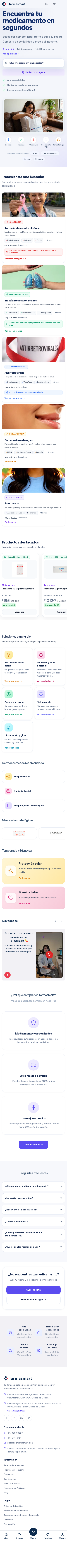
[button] (33, 62)
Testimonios (10, 1479)
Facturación (9, 1524)
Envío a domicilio (12, 1483)
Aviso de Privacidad (13, 1506)
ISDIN (34, 153)
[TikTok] (29, 1418)
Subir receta (33, 1290)
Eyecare (39, 159)
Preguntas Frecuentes (15, 1470)
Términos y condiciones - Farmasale (21, 1515)
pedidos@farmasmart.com (20, 1443)
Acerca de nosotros (14, 1465)
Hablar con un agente (33, 1299)
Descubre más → (33, 1144)
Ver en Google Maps (16, 1411)
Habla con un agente (35, 72)
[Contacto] (46, 4)
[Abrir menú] (61, 4)
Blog (6, 1492)
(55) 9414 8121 (14, 1438)
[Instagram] (14, 1418)
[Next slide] (62, 921)
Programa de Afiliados (15, 1488)
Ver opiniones (9, 54)
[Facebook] (6, 1418)
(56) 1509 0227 (15, 1433)
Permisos (8, 1520)
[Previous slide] (55, 921)
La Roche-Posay (50, 153)
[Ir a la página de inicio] (4, 4)
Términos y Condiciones (16, 1511)
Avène (27, 159)
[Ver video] (7, 975)
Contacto (9, 1474)
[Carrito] (54, 4)
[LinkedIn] (21, 1418)
